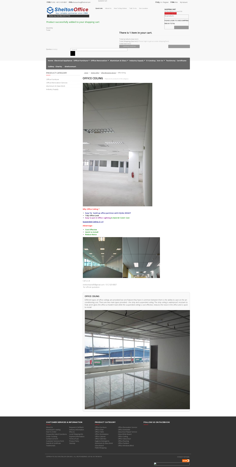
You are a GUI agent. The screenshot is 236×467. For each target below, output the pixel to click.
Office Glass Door (124, 439)
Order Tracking (51, 436)
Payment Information (76, 436)
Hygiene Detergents (102, 441)
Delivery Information (76, 429)
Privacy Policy (74, 441)
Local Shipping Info (76, 434)
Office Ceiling (123, 436)
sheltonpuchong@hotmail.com (80, 2)
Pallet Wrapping (100, 448)
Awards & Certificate (53, 443)
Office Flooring (123, 441)
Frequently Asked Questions (56, 434)
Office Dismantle (124, 429)
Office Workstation (102, 434)
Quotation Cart (102, 1)
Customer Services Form (55, 441)
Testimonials (50, 445)
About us (108, 8)
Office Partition (123, 443)
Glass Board (99, 445)
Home (86, 73)
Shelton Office (95, 73)
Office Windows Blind (126, 445)
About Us (49, 427)
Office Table (99, 432)
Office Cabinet (100, 436)
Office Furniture (101, 427)
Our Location (143, 8)
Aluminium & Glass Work (104, 443)
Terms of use (74, 439)
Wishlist (175, 2)
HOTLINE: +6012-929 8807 (58, 2)
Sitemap (72, 443)
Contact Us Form (52, 439)
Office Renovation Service (108, 73)
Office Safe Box (100, 439)
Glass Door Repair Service (127, 432)
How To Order (51, 432)
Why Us (72, 432)
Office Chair (99, 429)
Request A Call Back (76, 427)
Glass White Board (124, 434)
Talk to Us (133, 8)
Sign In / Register (163, 2)
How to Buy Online (120, 8)
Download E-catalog (53, 429)
